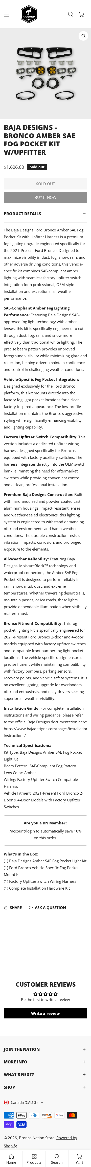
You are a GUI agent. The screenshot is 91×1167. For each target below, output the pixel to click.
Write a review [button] (45, 1013)
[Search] (70, 14)
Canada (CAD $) (24, 1102)
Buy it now (45, 197)
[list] (45, 73)
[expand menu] (6, 14)
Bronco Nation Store (36, 1137)
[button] (81, 14)
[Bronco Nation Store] (29, 14)
